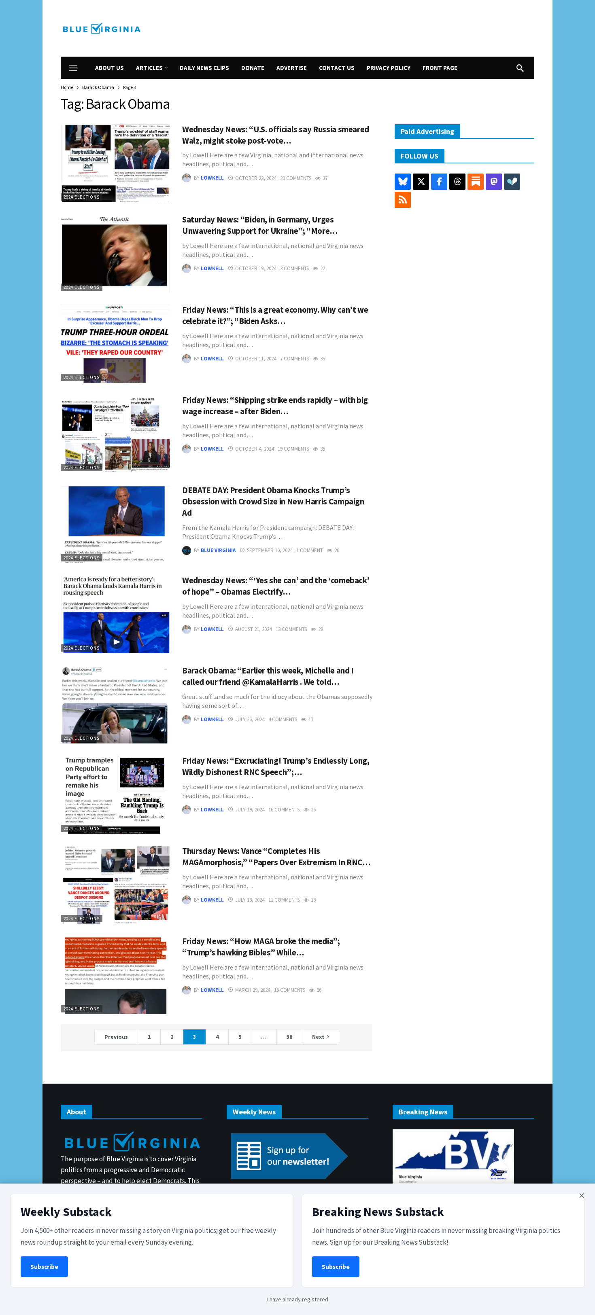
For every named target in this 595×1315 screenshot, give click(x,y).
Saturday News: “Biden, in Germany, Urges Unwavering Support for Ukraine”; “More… (260, 225)
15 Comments (289, 990)
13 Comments (291, 629)
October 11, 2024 (255, 358)
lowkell (212, 178)
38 (289, 1036)
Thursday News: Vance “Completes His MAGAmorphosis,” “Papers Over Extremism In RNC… (276, 857)
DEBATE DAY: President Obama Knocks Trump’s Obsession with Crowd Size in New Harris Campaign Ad (273, 501)
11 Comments (284, 899)
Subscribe (44, 1267)
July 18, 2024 (249, 899)
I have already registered (297, 1299)
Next (318, 1036)
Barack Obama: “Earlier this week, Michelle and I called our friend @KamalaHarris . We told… (268, 676)
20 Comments (295, 178)
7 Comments (294, 358)
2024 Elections (82, 197)
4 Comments (282, 719)
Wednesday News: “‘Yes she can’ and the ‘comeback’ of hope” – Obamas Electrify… (275, 586)
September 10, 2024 (269, 550)
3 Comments (294, 268)
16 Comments (284, 809)
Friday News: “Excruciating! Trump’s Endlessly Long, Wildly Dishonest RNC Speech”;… (276, 766)
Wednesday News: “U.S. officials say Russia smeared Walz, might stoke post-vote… (275, 135)
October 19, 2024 (255, 268)
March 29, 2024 (252, 990)
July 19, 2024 (249, 809)
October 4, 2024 (254, 448)
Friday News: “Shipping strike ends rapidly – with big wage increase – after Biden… (275, 406)
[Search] (520, 68)
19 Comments (293, 448)
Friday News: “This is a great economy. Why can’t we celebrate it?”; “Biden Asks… (275, 315)
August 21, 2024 (253, 629)
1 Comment (309, 550)
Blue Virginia (218, 550)
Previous (116, 1036)
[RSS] (403, 200)
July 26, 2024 (249, 719)
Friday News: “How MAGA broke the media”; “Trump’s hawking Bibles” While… (261, 947)
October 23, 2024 (255, 178)
